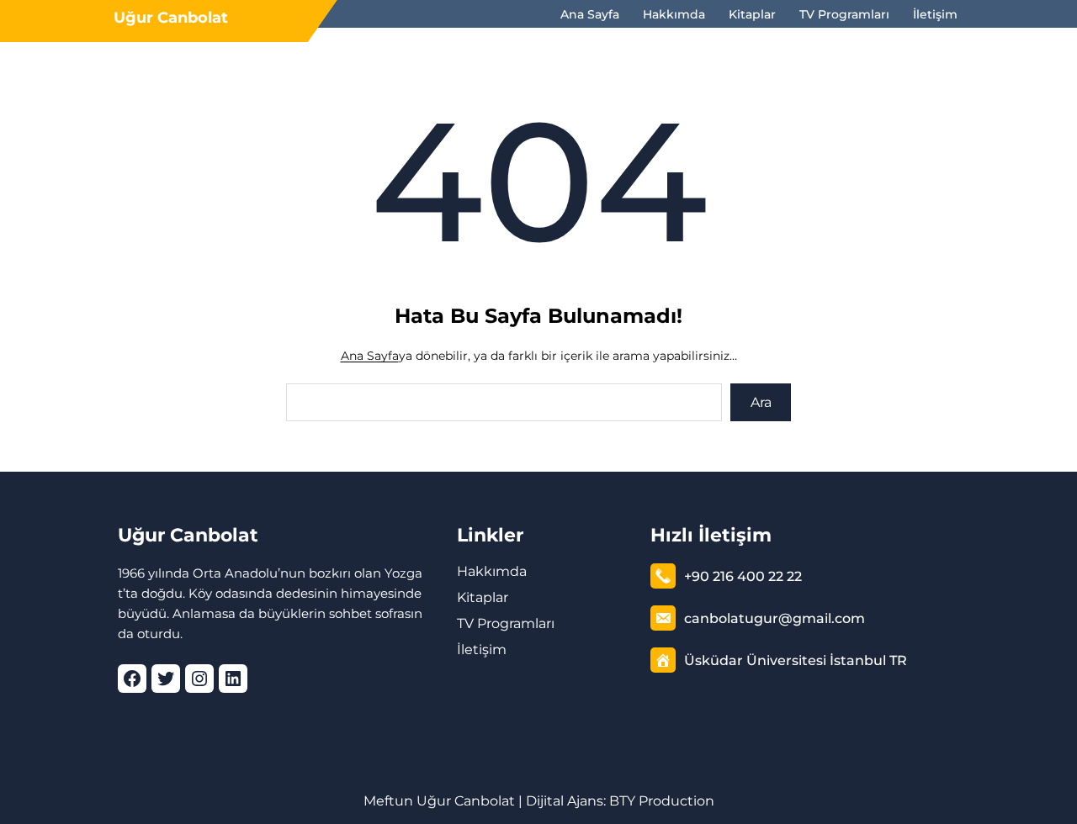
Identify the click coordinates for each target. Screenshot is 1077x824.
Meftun (388, 801)
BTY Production (661, 801)
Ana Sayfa (370, 355)
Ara (761, 402)
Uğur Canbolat (171, 17)
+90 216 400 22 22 (743, 576)
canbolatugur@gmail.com (774, 618)
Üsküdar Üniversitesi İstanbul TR (795, 660)
